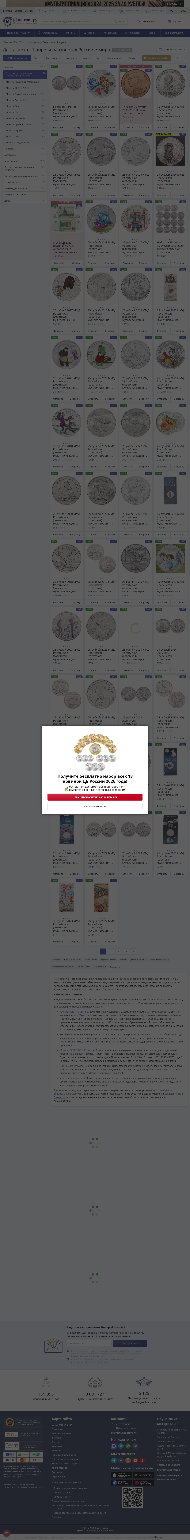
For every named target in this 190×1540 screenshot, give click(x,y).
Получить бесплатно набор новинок (95, 797)
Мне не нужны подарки (95, 806)
